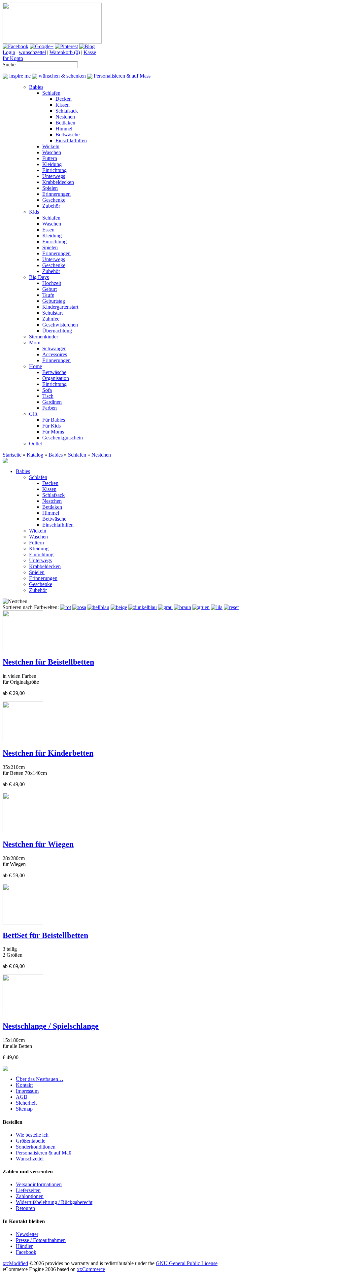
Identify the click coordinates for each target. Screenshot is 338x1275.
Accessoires (54, 354)
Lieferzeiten (28, 1190)
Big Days (39, 277)
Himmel (63, 128)
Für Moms (53, 431)
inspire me (20, 76)
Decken (63, 99)
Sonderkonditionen (35, 1147)
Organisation (55, 378)
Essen (48, 229)
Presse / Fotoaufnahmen (41, 1240)
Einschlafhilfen (71, 140)
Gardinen (52, 402)
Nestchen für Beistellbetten (48, 662)
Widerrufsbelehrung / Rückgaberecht (54, 1202)
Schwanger (54, 348)
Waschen (51, 152)
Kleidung (52, 164)
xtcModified (15, 1263)
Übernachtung (57, 330)
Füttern (49, 158)
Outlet (35, 443)
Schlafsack (66, 111)
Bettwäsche (67, 134)
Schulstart (52, 313)
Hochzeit (51, 283)
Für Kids (51, 426)
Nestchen (65, 117)
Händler (24, 1246)
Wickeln (50, 146)
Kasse (90, 52)
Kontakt (24, 1085)
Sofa (47, 390)
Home (35, 366)
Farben (49, 408)
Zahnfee (50, 319)
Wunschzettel (30, 1158)
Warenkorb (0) (65, 52)
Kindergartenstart (60, 307)
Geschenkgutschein (62, 437)
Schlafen (51, 93)
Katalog (35, 455)
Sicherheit (26, 1103)
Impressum (27, 1091)
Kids (34, 212)
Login (9, 52)
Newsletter (27, 1234)
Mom (34, 342)
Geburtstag (53, 301)
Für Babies (53, 420)
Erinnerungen (56, 194)
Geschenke (53, 200)
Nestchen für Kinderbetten (48, 753)
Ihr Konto (13, 58)
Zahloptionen (30, 1196)
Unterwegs (53, 176)
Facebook (26, 1252)
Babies (36, 87)
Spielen (50, 188)
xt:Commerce (91, 1269)
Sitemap (24, 1109)
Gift (33, 414)
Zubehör (51, 206)
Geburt (49, 289)
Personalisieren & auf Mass (122, 76)
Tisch (47, 396)
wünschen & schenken (62, 76)
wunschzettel (32, 52)
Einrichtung (54, 170)
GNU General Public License (187, 1263)
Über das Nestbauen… (39, 1079)
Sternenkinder (43, 336)
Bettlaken (65, 122)
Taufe (48, 295)
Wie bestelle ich (32, 1135)
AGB (21, 1097)
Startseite (12, 455)
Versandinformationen (39, 1184)
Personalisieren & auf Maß (43, 1152)
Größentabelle (30, 1141)
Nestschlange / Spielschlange (51, 1026)
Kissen (62, 105)
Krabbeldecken (58, 182)
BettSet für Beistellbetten (45, 935)
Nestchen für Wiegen (38, 844)
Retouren (25, 1208)
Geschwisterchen (60, 324)
